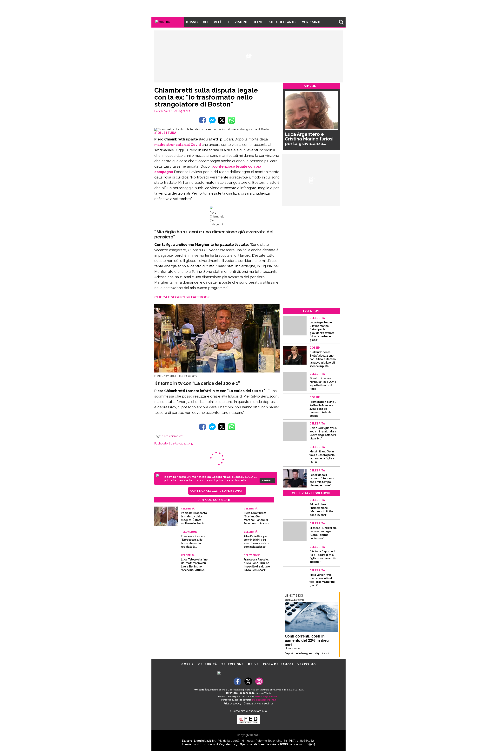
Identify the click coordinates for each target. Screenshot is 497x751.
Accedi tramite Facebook (251, 403)
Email (217, 369)
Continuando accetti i (249, 377)
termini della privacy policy (265, 377)
